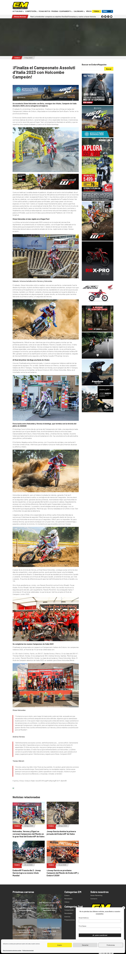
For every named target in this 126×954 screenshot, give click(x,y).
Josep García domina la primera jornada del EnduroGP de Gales (61, 832)
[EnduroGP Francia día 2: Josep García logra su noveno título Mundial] (29, 862)
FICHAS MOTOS (44, 11)
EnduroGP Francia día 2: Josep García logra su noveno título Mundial (27, 873)
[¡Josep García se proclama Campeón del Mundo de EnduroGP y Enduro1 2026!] (63, 862)
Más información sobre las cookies (12, 950)
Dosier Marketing (96, 895)
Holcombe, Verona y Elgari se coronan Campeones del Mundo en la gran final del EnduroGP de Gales (28, 834)
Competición (69, 910)
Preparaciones (69, 920)
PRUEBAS (54, 11)
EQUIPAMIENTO (65, 11)
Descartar (85, 945)
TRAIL (105, 11)
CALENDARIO (78, 11)
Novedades (68, 898)
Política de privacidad (28, 950)
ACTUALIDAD (18, 11)
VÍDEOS (89, 11)
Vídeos (66, 902)
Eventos (67, 916)
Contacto (93, 898)
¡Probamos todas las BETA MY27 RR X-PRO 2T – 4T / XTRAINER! (79, 16)
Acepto (59, 945)
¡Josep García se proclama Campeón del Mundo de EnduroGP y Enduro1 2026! (63, 873)
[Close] (123, 907)
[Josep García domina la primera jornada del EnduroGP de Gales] (63, 823)
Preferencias (111, 945)
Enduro (17, 58)
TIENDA (96, 11)
